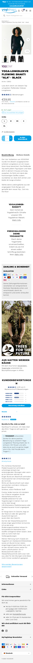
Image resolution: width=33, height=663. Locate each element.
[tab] (8, 155)
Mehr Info (16, 220)
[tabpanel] (16, 176)
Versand (12, 101)
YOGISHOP (9, 658)
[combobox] (16, 15)
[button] (26, 10)
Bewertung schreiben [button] (16, 405)
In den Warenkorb (22, 138)
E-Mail (11, 609)
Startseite (5, 21)
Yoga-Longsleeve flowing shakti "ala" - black (15, 22)
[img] (6, 417)
